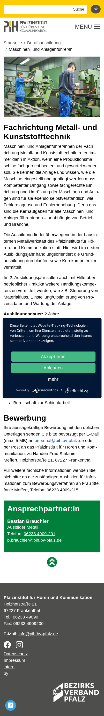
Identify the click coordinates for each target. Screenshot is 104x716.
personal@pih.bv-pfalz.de (59, 440)
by (6, 673)
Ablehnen (53, 367)
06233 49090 (25, 617)
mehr (53, 379)
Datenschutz (16, 653)
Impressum (14, 660)
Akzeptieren (53, 356)
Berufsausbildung (44, 42)
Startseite (13, 42)
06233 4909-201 (39, 533)
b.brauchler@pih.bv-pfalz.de (34, 540)
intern (9, 666)
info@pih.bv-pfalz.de (38, 633)
